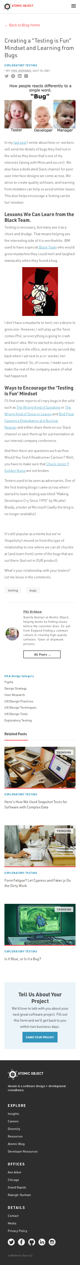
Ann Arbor (14, 1172)
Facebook (13, 76)
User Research (14, 695)
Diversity (14, 1129)
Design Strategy (15, 688)
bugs (33, 590)
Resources (15, 1136)
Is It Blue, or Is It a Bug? (22, 959)
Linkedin (19, 76)
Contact (13, 1216)
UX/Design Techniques (20, 707)
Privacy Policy (17, 1231)
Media (12, 1223)
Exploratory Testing (20, 65)
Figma (8, 682)
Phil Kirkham (32, 611)
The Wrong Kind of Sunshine (38, 407)
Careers (13, 1121)
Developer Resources (23, 1151)
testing (13, 590)
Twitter (6, 76)
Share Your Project (40, 1037)
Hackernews (26, 76)
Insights (13, 1113)
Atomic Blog (16, 1144)
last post (20, 142)
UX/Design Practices (18, 701)
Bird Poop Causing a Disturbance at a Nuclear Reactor (39, 421)
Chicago (13, 1180)
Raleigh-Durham (19, 1195)
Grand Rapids (17, 1187)
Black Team (47, 247)
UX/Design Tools (16, 714)
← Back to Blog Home (22, 25)
